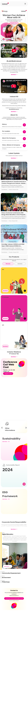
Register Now (8, 373)
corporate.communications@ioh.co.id (14, 598)
